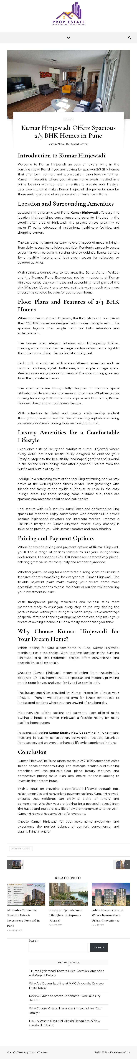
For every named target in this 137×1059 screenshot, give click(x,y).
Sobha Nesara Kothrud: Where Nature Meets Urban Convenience (108, 915)
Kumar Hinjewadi (21, 848)
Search (34, 940)
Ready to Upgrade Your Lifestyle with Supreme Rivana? (65, 915)
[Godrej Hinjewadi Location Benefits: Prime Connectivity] (15, 864)
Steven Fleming (79, 143)
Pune (68, 119)
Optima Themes (38, 1052)
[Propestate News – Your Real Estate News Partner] (68, 14)
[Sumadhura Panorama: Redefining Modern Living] (122, 864)
